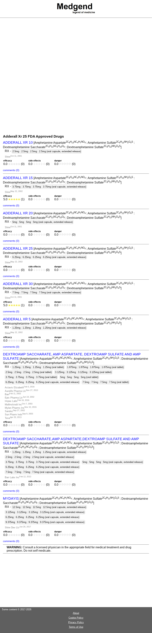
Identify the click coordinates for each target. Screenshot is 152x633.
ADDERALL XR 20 (18, 213)
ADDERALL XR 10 (18, 142)
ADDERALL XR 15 (18, 178)
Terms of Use (76, 627)
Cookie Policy (76, 617)
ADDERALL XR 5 (17, 319)
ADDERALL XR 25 (18, 248)
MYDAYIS (11, 498)
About (76, 613)
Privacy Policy (76, 622)
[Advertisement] (77, 52)
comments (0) (11, 170)
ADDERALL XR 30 (18, 284)
